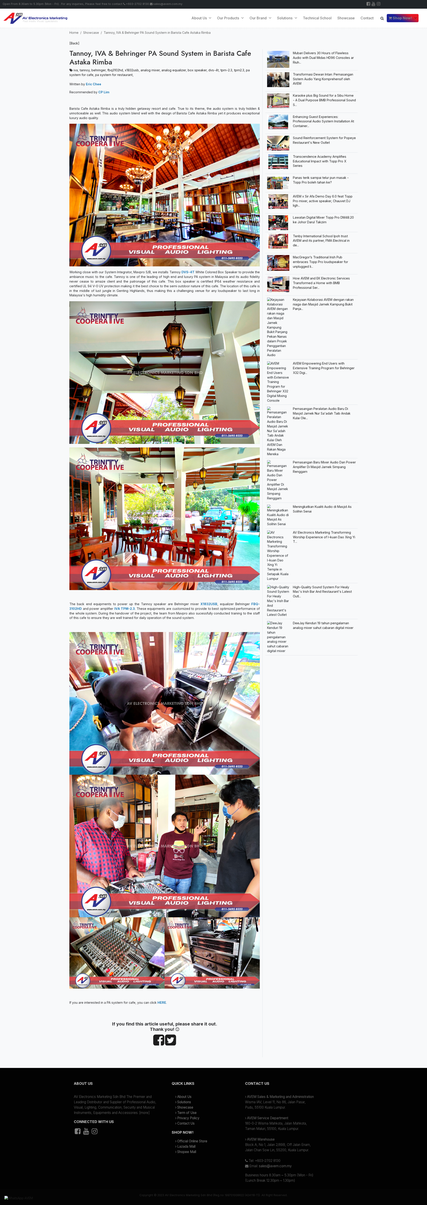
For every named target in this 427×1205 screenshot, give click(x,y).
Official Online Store (192, 1141)
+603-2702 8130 (137, 4)
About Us (199, 18)
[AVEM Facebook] (369, 4)
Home (74, 32)
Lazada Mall (186, 1146)
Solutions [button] (285, 18)
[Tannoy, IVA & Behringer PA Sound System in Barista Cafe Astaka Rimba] (158, 1043)
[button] (115, 1085)
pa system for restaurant (114, 75)
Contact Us (186, 1123)
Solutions (184, 1102)
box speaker (197, 70)
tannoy (85, 70)
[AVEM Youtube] (374, 4)
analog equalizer (173, 70)
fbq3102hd (115, 70)
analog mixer (150, 70)
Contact (367, 18)
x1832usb (132, 70)
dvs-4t (213, 70)
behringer (98, 70)
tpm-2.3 (226, 70)
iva (76, 70)
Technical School (317, 18)
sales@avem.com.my (167, 4)
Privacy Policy (188, 1118)
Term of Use (187, 1113)
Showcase (346, 18)
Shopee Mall (186, 1152)
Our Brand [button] (259, 18)
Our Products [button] (228, 18)
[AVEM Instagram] (379, 4)
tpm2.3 (239, 70)
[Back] (74, 43)
